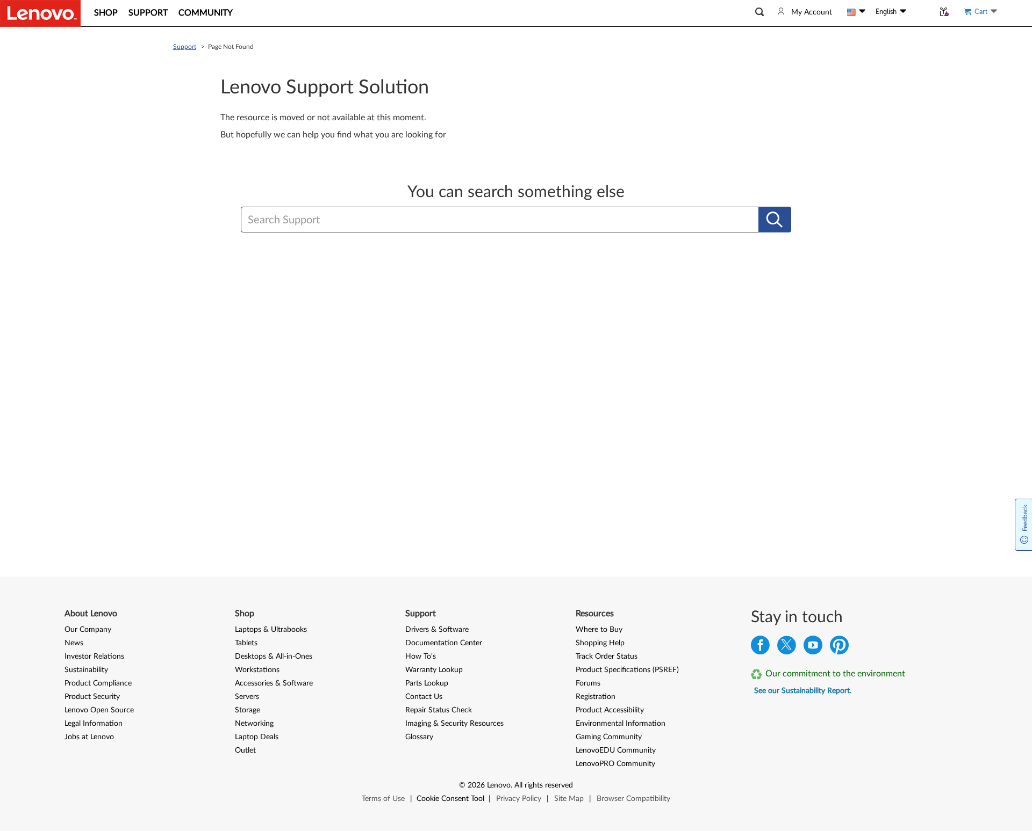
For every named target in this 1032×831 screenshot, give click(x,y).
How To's (420, 656)
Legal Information (93, 723)
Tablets (246, 643)
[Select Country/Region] (856, 12)
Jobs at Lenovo (89, 737)
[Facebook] (760, 647)
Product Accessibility (610, 710)
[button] (759, 12)
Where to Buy (599, 629)
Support (184, 46)
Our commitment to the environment (835, 673)
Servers (247, 697)
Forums (588, 683)
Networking (254, 723)
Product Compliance (98, 683)
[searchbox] (463, 220)
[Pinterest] (839, 647)
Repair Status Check (438, 710)
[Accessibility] (920, 11)
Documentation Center (443, 643)
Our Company (87, 629)
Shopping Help (600, 643)
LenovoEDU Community (616, 750)
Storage (247, 710)
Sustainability (86, 670)
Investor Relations (94, 656)
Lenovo (499, 785)
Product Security (92, 697)
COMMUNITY (205, 13)
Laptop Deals (256, 737)
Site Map (569, 799)
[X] (786, 647)
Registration (595, 697)
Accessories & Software (274, 683)
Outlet (245, 750)
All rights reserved (543, 785)
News (73, 643)
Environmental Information (620, 723)
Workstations (257, 670)
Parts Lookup (426, 683)
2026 (476, 785)
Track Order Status (606, 656)
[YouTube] (813, 647)
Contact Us (423, 697)
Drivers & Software (437, 629)
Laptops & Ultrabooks (271, 629)
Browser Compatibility (633, 799)
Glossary (419, 737)
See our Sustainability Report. (802, 691)
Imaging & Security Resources (454, 723)
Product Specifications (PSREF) (627, 670)
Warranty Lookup (434, 670)
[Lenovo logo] (40, 13)
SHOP (106, 13)
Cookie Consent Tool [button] (450, 799)
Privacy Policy (518, 799)
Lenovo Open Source (99, 710)
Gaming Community (609, 737)
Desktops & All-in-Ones (273, 656)
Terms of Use (383, 799)
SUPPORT (148, 13)
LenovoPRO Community (615, 764)
